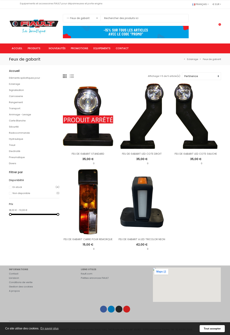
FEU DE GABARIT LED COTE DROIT (142, 154)
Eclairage (14, 84)
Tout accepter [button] (212, 328)
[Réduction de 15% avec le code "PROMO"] (126, 32)
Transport (14, 108)
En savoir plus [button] (49, 328)
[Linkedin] (111, 309)
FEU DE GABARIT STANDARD (88, 154)
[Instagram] (119, 309)
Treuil (12, 145)
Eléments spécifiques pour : (25, 78)
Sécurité (14, 126)
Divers (12, 163)
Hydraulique (16, 139)
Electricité (14, 151)
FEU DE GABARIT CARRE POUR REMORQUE (88, 239)
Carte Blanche (17, 120)
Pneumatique (17, 157)
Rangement (16, 102)
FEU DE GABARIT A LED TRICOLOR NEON (142, 239)
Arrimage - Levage (20, 114)
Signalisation (16, 90)
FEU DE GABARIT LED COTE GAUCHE (196, 154)
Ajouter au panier (142, 147)
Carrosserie (16, 96)
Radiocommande (19, 133)
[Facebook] (103, 309)
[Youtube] (126, 309)
